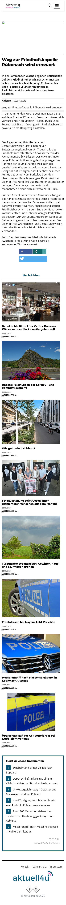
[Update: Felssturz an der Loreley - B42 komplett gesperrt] (31, 360)
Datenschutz (39, 866)
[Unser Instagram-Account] (36, 889)
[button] (26, 251)
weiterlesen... (10, 336)
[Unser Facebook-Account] (29, 889)
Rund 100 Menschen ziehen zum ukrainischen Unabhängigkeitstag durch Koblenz (30, 816)
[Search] (49, 6)
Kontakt (25, 866)
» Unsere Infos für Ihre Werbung (47, 843)
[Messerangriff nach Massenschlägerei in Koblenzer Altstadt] (31, 653)
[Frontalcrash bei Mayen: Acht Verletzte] (31, 598)
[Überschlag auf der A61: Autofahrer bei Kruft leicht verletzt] (31, 711)
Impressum (56, 866)
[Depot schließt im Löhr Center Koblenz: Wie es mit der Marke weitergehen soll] (31, 301)
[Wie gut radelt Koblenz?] (31, 421)
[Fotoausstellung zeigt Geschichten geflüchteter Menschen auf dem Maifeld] (31, 478)
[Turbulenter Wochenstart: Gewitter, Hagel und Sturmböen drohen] (31, 537)
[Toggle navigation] (57, 6)
